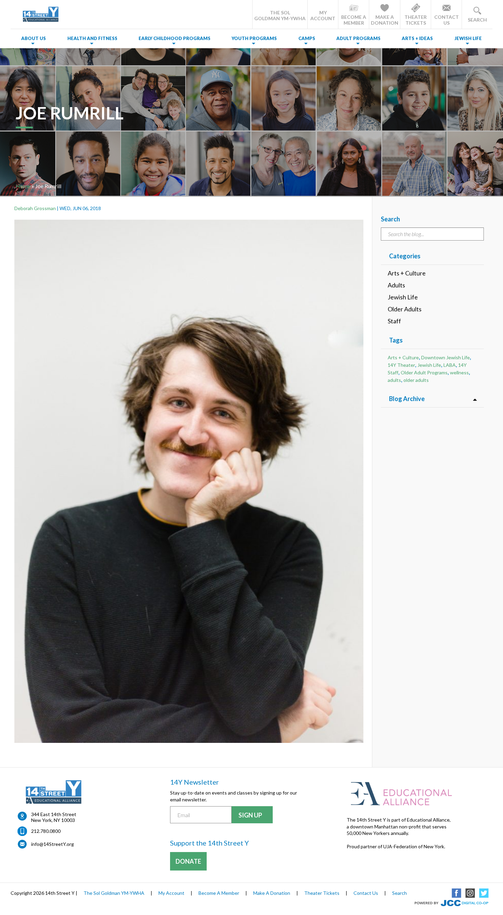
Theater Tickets (321, 893)
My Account (171, 893)
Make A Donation (271, 893)
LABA (449, 365)
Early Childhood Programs (174, 38)
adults (394, 380)
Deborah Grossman (35, 208)
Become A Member (218, 893)
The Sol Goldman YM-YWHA (113, 893)
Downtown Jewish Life (445, 357)
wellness (459, 372)
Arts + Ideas (417, 38)
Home (23, 186)
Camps (306, 38)
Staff (394, 321)
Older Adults (405, 309)
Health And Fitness (92, 38)
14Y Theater (401, 365)
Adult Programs (358, 38)
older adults (416, 380)
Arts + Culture (407, 273)
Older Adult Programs (424, 372)
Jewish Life (468, 38)
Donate (188, 861)
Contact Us (365, 893)
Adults (396, 285)
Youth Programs (254, 38)
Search (399, 893)
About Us (33, 38)
